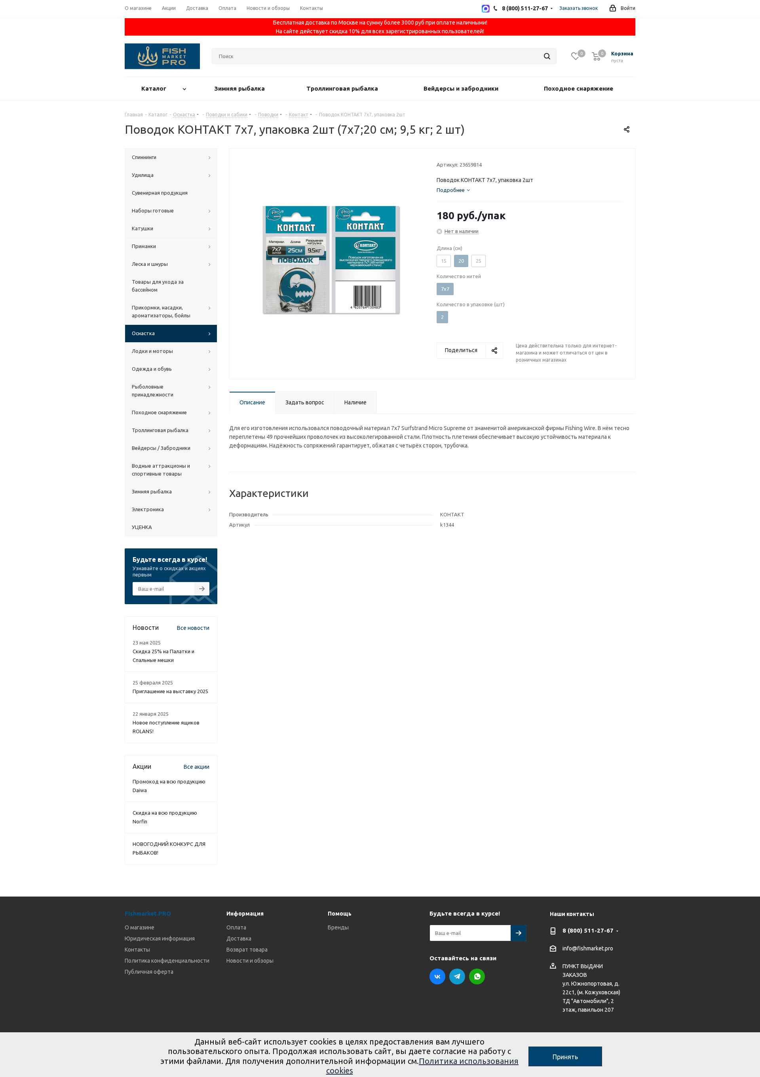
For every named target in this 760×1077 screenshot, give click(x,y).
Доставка (238, 938)
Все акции (196, 767)
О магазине (139, 927)
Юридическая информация (160, 938)
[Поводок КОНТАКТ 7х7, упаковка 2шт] (331, 259)
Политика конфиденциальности (167, 961)
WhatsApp (477, 976)
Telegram (457, 976)
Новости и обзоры (250, 961)
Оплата (236, 927)
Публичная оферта (149, 972)
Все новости (193, 628)
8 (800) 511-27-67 (588, 930)
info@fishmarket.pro (587, 949)
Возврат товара (247, 949)
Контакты (137, 949)
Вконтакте (437, 976)
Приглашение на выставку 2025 (170, 691)
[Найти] (547, 56)
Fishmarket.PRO (148, 913)
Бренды (338, 927)
